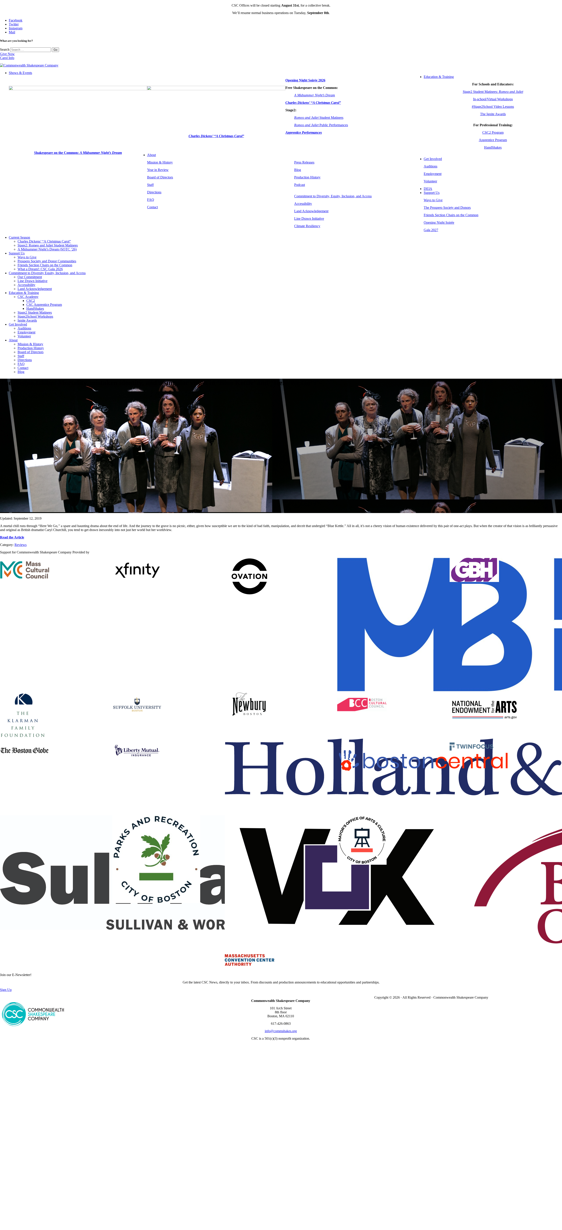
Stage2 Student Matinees (35, 312)
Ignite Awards (27, 320)
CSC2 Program (493, 132)
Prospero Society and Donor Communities (47, 261)
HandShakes (493, 147)
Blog (297, 170)
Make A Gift (35, 1190)
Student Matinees (318, 117)
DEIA (428, 189)
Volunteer (430, 181)
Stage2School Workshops (35, 316)
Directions (154, 192)
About (151, 155)
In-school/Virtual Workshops (493, 99)
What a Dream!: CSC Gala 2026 (40, 269)
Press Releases (304, 162)
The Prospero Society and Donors (447, 207)
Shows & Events (20, 73)
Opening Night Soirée (439, 222)
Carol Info (7, 58)
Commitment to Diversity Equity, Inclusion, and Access (47, 273)
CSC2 (30, 301)
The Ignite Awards (493, 114)
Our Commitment (30, 277)
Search (4, 49)
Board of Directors (160, 177)
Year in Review (158, 170)
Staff (150, 185)
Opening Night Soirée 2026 (305, 80)
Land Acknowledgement (311, 211)
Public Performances (321, 125)
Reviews (20, 545)
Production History (307, 177)
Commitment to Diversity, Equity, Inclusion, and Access (333, 196)
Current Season (19, 237)
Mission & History (160, 162)
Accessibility (303, 203)
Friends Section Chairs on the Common (451, 215)
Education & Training (439, 77)
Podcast (299, 185)
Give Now (7, 54)
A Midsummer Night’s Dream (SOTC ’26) (47, 249)
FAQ (150, 200)
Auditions (430, 166)
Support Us (432, 192)
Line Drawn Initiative (309, 218)
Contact (152, 207)
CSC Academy (28, 297)
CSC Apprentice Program (44, 304)
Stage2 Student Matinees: (493, 92)
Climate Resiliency (307, 226)
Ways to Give (433, 200)
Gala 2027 (431, 230)
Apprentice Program (493, 140)
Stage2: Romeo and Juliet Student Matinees (48, 245)
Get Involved (433, 159)
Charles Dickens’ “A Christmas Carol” (44, 241)
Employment (432, 174)
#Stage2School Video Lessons (493, 106)
